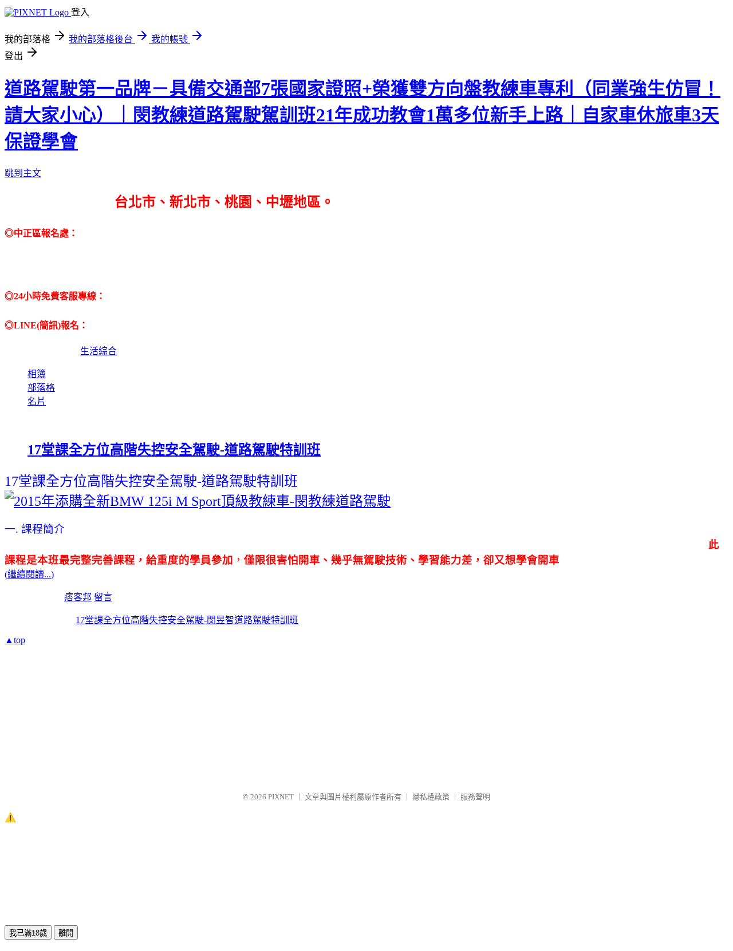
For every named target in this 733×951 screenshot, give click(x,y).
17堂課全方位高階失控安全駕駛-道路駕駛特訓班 (174, 449)
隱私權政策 (431, 796)
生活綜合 (98, 351)
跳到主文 (23, 173)
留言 (103, 597)
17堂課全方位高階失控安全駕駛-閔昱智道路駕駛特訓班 (187, 620)
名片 (36, 401)
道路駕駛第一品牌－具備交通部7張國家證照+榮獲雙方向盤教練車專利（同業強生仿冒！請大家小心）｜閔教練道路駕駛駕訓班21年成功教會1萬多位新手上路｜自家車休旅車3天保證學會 (362, 115)
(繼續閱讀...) (29, 574)
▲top (15, 640)
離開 (65, 933)
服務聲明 (475, 796)
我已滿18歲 (28, 933)
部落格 (41, 388)
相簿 (36, 374)
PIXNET (281, 796)
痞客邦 (78, 597)
